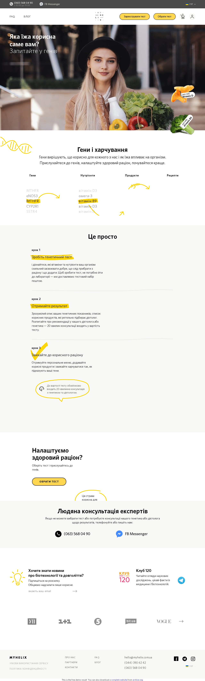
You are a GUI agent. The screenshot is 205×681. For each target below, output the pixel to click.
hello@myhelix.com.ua (138, 657)
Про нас (70, 657)
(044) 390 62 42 (135, 663)
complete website (119, 680)
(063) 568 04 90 (23, 3)
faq (97, 657)
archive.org (138, 680)
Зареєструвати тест (134, 16)
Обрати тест (164, 16)
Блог (27, 16)
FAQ (12, 16)
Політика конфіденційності (28, 669)
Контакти (71, 667)
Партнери (71, 662)
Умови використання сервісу (29, 663)
